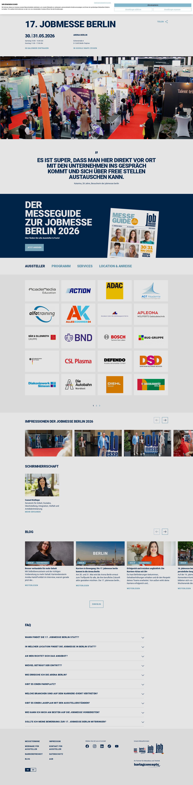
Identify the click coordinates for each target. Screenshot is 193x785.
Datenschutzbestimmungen (102, 3)
